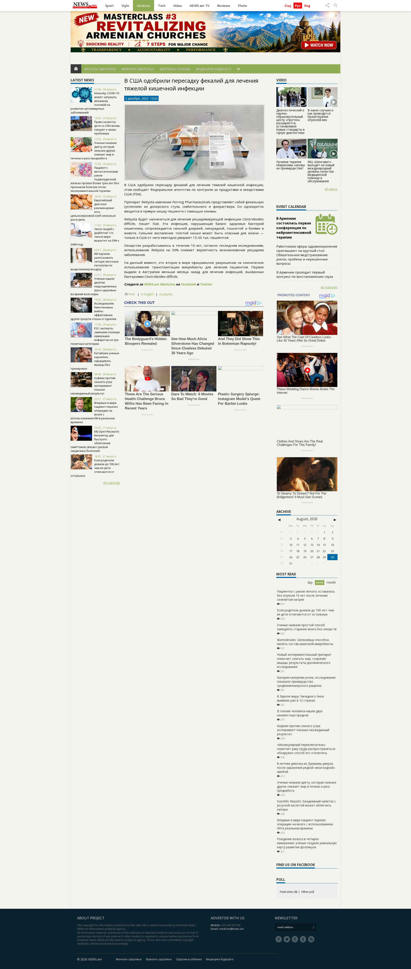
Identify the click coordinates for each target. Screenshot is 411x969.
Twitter (206, 284)
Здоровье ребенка (174, 69)
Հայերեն (166, 294)
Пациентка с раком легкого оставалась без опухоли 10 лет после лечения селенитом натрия (306, 595)
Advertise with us (227, 918)
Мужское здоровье (137, 69)
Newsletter (286, 918)
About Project (90, 918)
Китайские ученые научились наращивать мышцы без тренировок (95, 360)
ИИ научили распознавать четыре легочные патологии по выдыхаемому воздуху (95, 261)
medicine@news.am (231, 928)
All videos (331, 189)
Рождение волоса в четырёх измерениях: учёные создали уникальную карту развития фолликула (307, 843)
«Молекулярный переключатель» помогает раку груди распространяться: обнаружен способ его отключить (306, 749)
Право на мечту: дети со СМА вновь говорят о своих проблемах (107, 127)
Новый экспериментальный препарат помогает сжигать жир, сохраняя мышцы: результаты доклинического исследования (304, 660)
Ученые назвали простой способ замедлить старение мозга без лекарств (307, 627)
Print (131, 294)
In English (147, 294)
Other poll (307, 892)
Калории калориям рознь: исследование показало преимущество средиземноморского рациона (306, 681)
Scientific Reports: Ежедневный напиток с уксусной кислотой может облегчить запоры (306, 805)
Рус (298, 5)
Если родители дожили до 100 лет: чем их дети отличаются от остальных (95, 468)
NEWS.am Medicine (159, 284)
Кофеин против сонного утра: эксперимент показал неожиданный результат (303, 730)
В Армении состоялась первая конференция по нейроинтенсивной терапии (293, 228)
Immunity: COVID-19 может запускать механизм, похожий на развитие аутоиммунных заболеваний (95, 102)
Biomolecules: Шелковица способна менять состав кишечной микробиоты (305, 642)
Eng (307, 5)
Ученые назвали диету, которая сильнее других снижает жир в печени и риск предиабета (306, 786)
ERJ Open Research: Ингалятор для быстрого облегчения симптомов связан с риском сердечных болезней (95, 441)
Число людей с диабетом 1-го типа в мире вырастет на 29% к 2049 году (95, 236)
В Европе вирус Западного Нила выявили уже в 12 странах (300, 698)
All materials (111, 483)
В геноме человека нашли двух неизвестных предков (299, 713)
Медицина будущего (213, 69)
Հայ (287, 5)
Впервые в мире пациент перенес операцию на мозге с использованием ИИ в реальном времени (94, 412)
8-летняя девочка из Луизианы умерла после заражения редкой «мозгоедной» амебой (306, 767)
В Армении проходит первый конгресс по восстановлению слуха (304, 274)
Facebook (188, 284)
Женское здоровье (100, 69)
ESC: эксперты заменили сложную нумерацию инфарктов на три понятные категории (95, 336)
